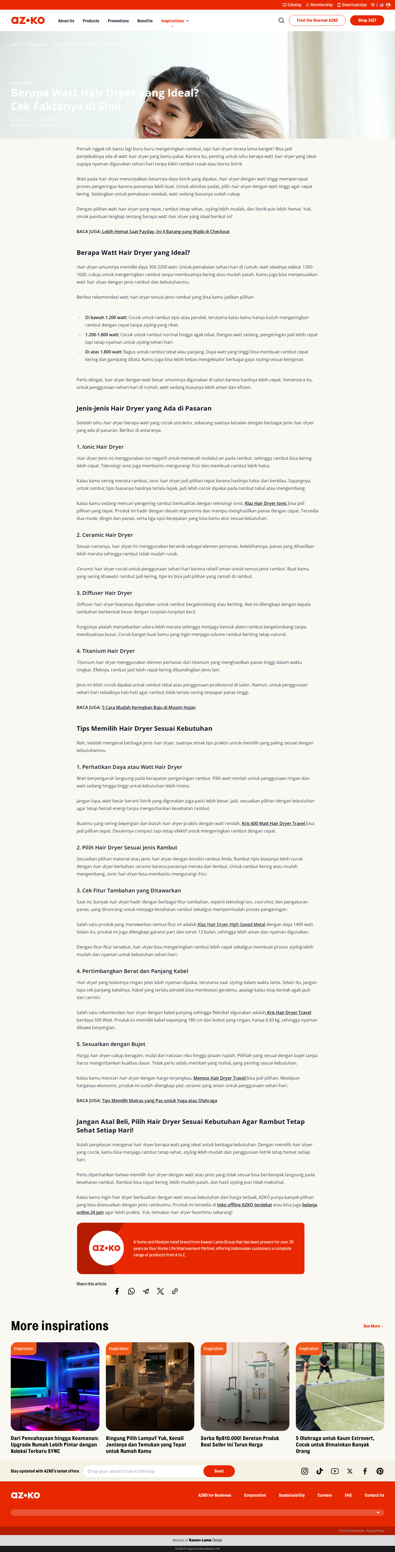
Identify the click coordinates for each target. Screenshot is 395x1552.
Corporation (255, 1495)
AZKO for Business (214, 1495)
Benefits (145, 21)
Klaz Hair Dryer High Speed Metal (231, 924)
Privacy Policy (375, 1530)
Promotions (118, 21)
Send (219, 1471)
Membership (322, 5)
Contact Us (374, 1495)
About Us (66, 21)
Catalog (294, 5)
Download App (354, 5)
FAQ (348, 1495)
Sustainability (292, 1495)
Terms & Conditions (351, 1530)
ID (373, 5)
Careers (325, 1495)
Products (91, 21)
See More (372, 1326)
